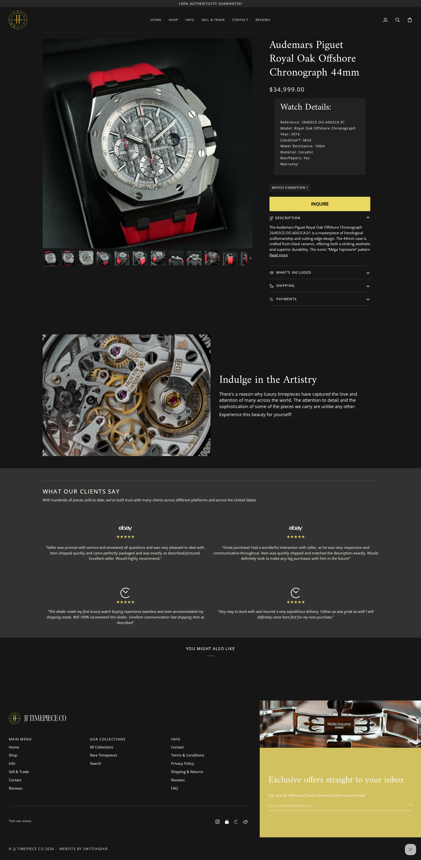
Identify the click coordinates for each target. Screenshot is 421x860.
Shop (13, 755)
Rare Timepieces (103, 755)
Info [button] (175, 739)
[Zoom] (52, 239)
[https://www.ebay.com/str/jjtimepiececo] (227, 822)
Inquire (320, 204)
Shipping (285, 285)
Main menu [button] (20, 739)
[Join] (408, 805)
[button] (173, 20)
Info (12, 763)
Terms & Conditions (187, 755)
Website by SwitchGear (83, 848)
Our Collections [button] (107, 739)
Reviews (15, 788)
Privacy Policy (182, 763)
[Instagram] (217, 822)
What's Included (293, 272)
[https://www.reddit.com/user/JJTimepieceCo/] (245, 822)
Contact (15, 779)
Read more (278, 254)
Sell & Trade (19, 771)
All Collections (101, 747)
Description (288, 217)
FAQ (174, 788)
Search (95, 763)
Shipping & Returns (187, 771)
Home (14, 747)
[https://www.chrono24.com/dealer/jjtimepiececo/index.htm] (236, 822)
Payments (286, 299)
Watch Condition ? (290, 187)
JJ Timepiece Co (28, 848)
